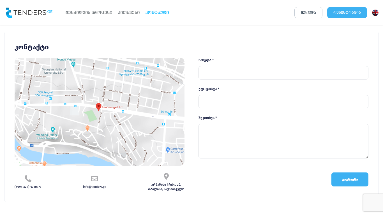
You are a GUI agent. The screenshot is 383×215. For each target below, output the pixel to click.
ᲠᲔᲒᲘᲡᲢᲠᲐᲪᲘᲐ (347, 12)
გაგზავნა (350, 179)
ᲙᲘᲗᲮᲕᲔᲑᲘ (129, 12)
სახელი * (206, 60)
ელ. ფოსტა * (209, 89)
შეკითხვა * (208, 118)
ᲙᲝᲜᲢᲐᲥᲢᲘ (157, 12)
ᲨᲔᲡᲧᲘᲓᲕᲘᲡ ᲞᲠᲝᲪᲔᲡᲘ (88, 12)
